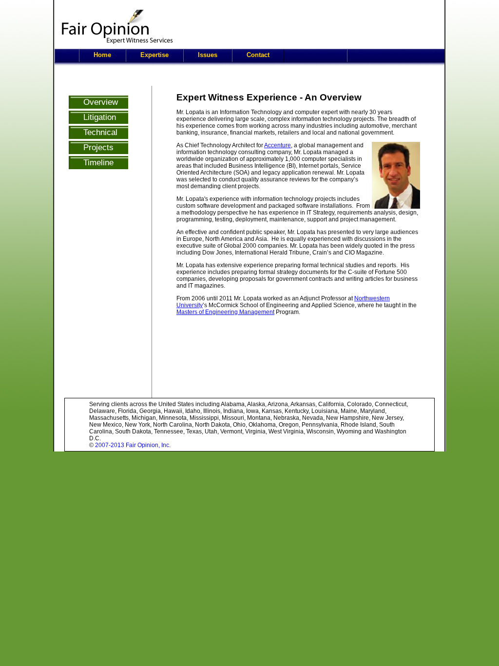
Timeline (98, 162)
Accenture (277, 145)
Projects (98, 147)
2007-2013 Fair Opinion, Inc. (133, 445)
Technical (100, 132)
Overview (100, 102)
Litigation (99, 117)
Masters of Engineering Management (225, 312)
